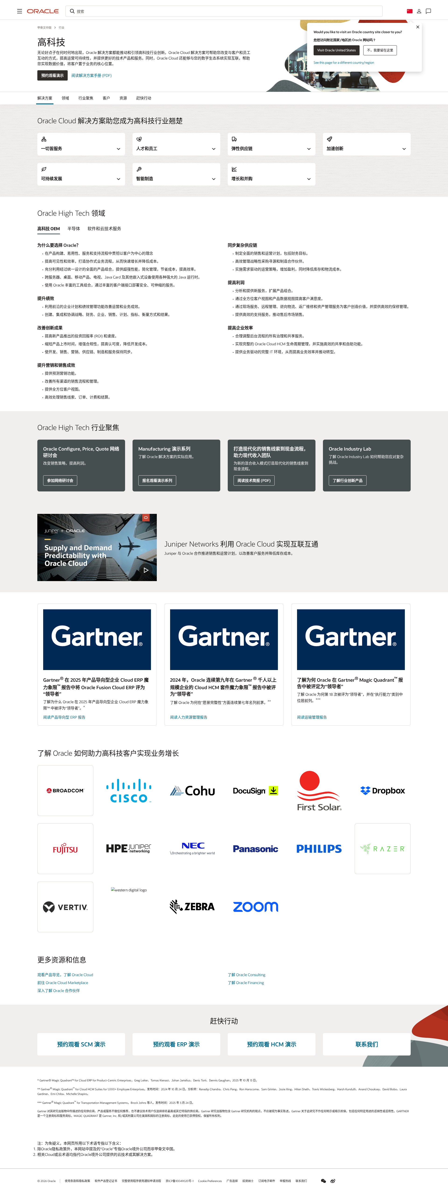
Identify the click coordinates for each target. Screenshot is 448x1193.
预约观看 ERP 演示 (176, 1044)
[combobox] (224, 11)
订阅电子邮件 (266, 1181)
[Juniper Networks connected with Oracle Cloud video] (97, 547)
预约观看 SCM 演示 (81, 1044)
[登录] (419, 11)
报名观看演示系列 (157, 480)
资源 (123, 97)
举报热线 (285, 1181)
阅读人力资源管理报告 (188, 717)
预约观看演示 (52, 75)
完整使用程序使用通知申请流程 (141, 1181)
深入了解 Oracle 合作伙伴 (58, 990)
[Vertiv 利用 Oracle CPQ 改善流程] (65, 907)
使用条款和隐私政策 (77, 1181)
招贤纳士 (248, 1181)
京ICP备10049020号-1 (179, 1181)
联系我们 (367, 1044)
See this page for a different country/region (344, 62)
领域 (65, 97)
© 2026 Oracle (46, 1181)
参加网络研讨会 (60, 480)
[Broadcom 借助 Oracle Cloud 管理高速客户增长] (65, 790)
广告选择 (232, 1181)
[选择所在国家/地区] (410, 11)
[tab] (48, 228)
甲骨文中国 (44, 27)
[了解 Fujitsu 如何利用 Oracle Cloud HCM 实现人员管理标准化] (65, 848)
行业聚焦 (85, 97)
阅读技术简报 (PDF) (254, 480)
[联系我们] (428, 11)
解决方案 (44, 97)
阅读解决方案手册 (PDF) (91, 75)
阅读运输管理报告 (312, 717)
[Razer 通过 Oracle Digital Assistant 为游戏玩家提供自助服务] (382, 848)
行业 (61, 27)
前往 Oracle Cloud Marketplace (62, 982)
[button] (19, 11)
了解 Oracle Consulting (246, 974)
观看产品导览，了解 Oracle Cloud (65, 974)
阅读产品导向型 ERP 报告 (64, 717)
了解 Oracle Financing (246, 982)
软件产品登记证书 (106, 1181)
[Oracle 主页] (43, 11)
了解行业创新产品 (348, 480)
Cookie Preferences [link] (210, 1181)
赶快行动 (143, 97)
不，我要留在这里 (380, 50)
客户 (106, 97)
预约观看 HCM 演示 (271, 1044)
